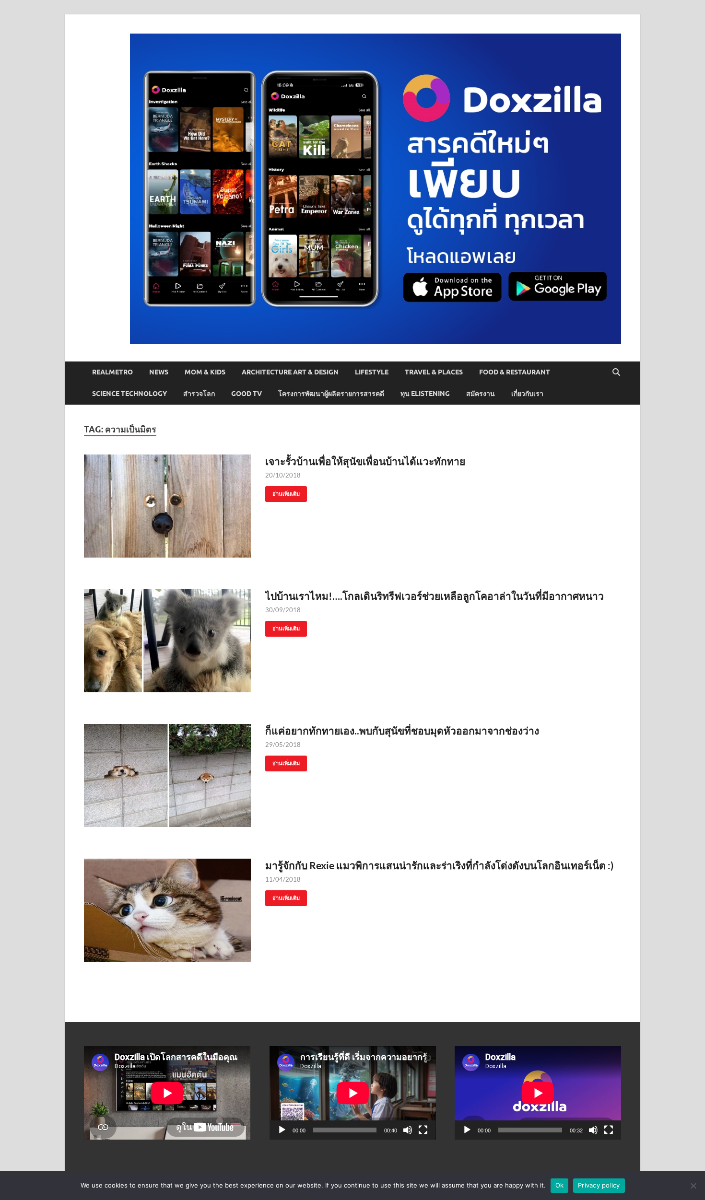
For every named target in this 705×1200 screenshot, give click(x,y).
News (158, 372)
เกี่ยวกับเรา (527, 393)
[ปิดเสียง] (407, 1130)
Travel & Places (434, 372)
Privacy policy (599, 1185)
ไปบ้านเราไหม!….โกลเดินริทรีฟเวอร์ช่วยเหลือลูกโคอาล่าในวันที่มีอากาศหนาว (434, 596)
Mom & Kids (205, 372)
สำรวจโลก (199, 393)
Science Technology (129, 393)
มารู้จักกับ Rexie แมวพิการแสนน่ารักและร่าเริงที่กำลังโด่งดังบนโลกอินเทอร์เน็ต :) (439, 865)
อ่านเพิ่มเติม (282, 491)
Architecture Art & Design (290, 372)
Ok (559, 1185)
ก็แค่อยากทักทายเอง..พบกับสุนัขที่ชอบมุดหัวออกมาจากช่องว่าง (402, 730)
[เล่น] (282, 1130)
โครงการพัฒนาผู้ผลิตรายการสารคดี (331, 393)
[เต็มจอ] (423, 1130)
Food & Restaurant (514, 372)
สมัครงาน (480, 393)
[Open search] (616, 372)
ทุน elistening (425, 393)
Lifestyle (371, 372)
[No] (693, 1185)
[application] (353, 1093)
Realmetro (112, 372)
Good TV (246, 393)
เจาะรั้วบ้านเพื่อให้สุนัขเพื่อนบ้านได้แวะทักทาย (365, 461)
